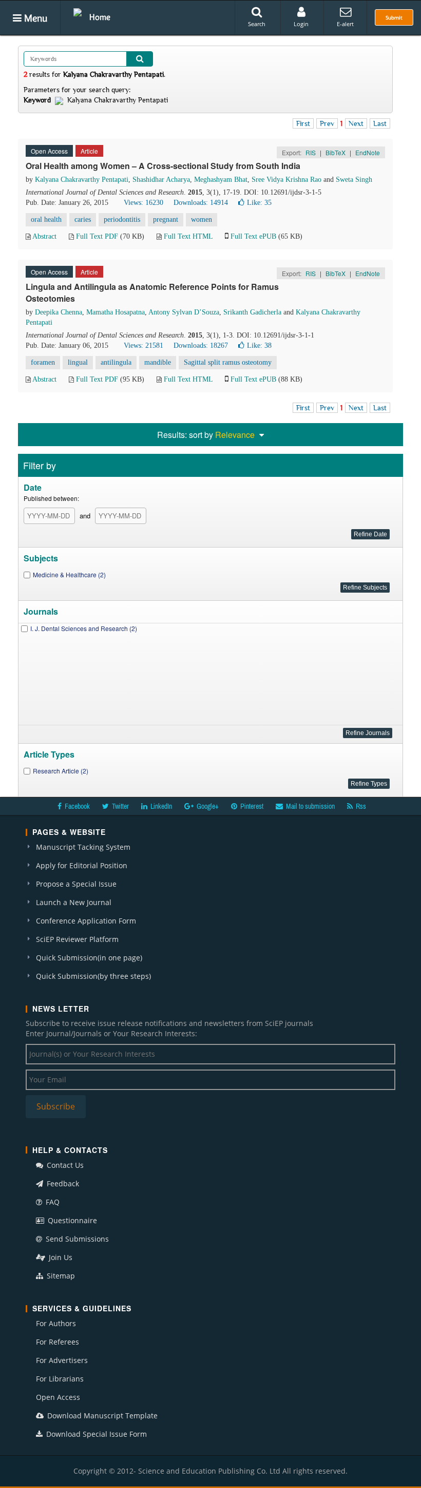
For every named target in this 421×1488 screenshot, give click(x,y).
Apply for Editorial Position (81, 865)
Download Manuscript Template (101, 1415)
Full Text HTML (188, 236)
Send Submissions (76, 1239)
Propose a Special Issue (76, 884)
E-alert (345, 24)
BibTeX (336, 152)
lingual (78, 362)
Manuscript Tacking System (83, 847)
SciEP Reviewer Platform (77, 939)
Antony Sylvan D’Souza (183, 312)
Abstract (44, 236)
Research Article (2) (60, 770)
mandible (157, 362)
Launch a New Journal (73, 902)
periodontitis (122, 219)
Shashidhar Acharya (161, 179)
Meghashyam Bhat (220, 179)
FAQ (52, 1202)
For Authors (56, 1323)
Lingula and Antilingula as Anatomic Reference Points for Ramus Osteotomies (152, 292)
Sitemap (60, 1276)
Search (256, 24)
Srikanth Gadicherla (252, 312)
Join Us (59, 1257)
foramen (43, 362)
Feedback (62, 1183)
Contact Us (64, 1165)
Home (99, 17)
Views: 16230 (143, 202)
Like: (259, 202)
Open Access (58, 1397)
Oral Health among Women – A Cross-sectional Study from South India (163, 166)
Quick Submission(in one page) (89, 957)
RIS (310, 152)
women (201, 219)
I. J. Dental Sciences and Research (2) (83, 628)
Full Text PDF (97, 236)
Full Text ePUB (253, 236)
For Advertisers (62, 1360)
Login (301, 24)
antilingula (116, 362)
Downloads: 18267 (201, 345)
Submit (394, 17)
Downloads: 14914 (201, 202)
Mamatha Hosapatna (115, 312)
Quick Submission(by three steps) (93, 976)
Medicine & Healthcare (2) (69, 574)
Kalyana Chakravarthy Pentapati (81, 179)
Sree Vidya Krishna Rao (286, 179)
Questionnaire (71, 1220)
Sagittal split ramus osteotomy (228, 362)
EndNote (367, 152)
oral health (46, 219)
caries (82, 219)
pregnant (165, 219)
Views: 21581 (143, 345)
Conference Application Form (86, 921)
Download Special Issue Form (95, 1434)
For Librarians (60, 1379)
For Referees (57, 1342)
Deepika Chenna (58, 312)
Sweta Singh (354, 179)
